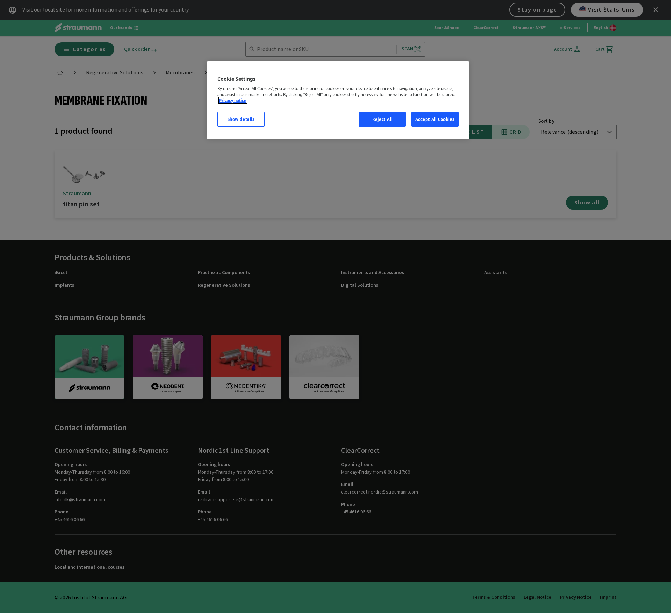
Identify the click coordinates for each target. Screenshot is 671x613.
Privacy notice (232, 100)
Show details (241, 119)
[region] (338, 100)
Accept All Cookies (435, 119)
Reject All (382, 119)
